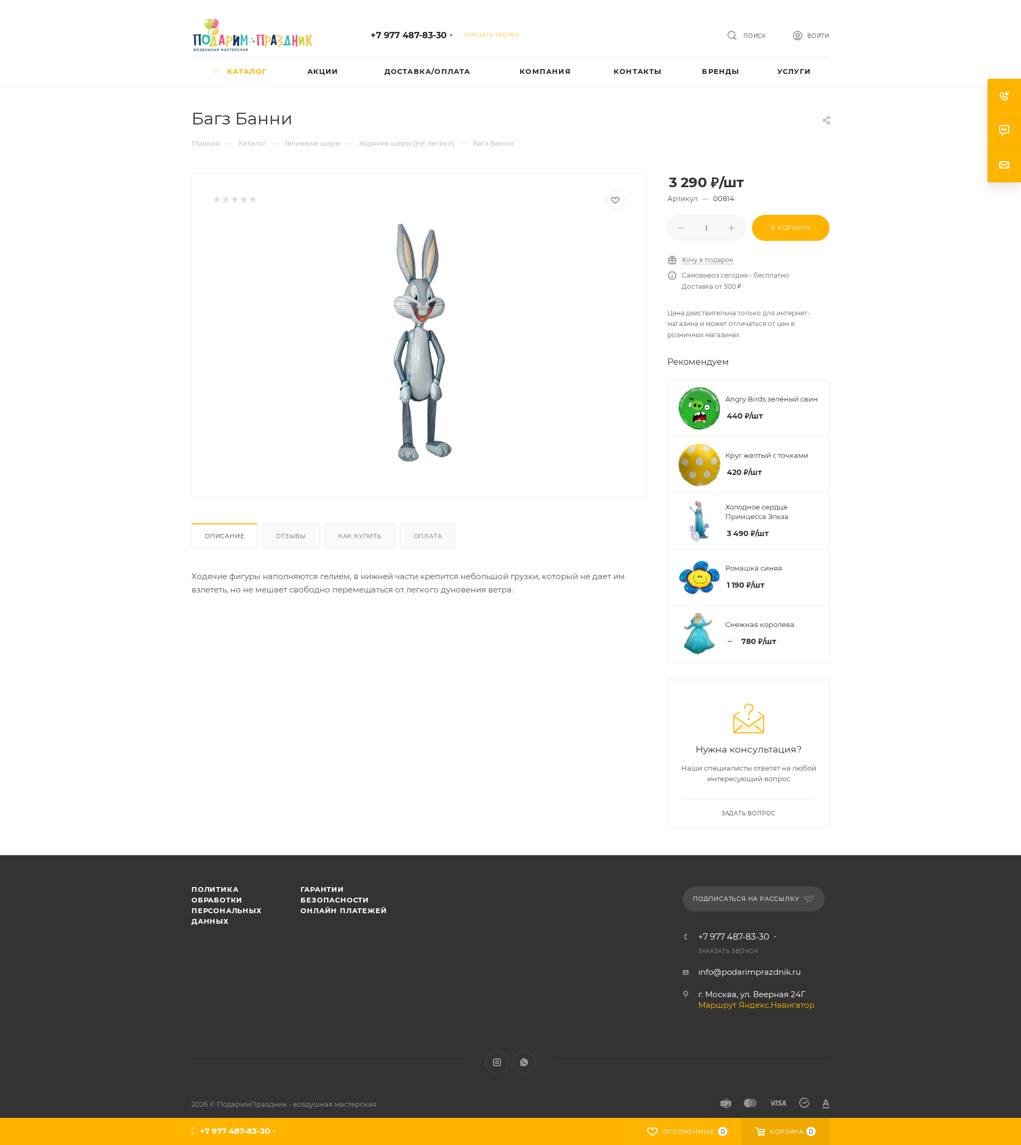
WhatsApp (524, 1062)
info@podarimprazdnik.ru (749, 972)
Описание (224, 536)
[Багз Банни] (419, 342)
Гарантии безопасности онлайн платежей (343, 900)
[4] (243, 200)
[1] (216, 200)
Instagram (497, 1062)
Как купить (360, 536)
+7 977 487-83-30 (409, 35)
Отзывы (291, 536)
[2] (225, 200)
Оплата (428, 536)
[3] (234, 200)
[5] (252, 200)
